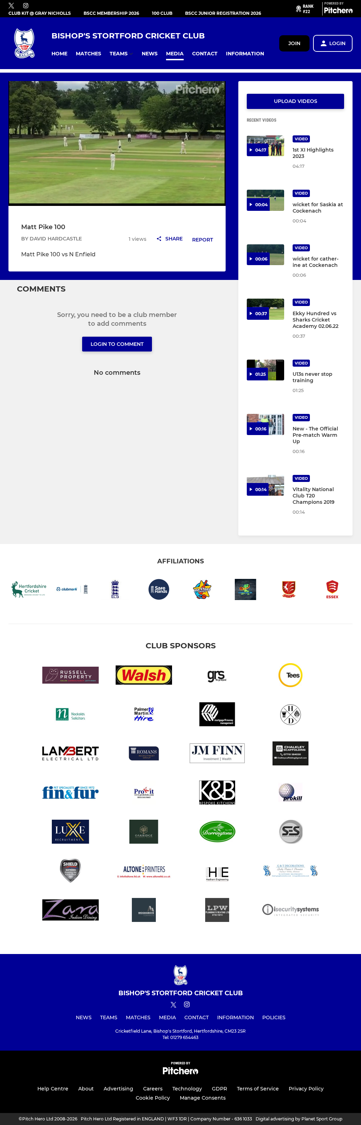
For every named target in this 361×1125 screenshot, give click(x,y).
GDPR (219, 1089)
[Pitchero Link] (338, 11)
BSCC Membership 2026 (111, 13)
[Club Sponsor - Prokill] (290, 794)
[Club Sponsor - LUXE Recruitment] (70, 833)
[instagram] (26, 6)
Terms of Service (258, 1089)
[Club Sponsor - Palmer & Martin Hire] (144, 715)
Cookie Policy (153, 1098)
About (86, 1089)
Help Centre (52, 1089)
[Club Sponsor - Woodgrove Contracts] (144, 911)
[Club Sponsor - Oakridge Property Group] (144, 833)
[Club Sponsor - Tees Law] (290, 676)
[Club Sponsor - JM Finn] (217, 754)
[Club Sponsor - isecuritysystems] (290, 911)
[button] (59, 54)
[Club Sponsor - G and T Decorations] (290, 872)
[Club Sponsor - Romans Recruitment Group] (144, 754)
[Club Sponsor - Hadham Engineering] (217, 872)
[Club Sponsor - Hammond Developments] (290, 715)
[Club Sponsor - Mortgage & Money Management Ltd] (217, 715)
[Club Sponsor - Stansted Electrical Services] (290, 833)
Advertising (118, 1089)
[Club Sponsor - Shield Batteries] (70, 872)
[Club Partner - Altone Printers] (144, 872)
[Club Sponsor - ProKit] (144, 794)
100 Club (162, 13)
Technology (187, 1089)
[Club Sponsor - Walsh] (144, 676)
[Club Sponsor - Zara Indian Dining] (70, 911)
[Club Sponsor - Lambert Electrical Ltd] (70, 754)
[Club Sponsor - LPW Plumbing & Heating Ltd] (217, 911)
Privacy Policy (306, 1089)
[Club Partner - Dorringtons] (217, 833)
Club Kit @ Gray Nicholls (39, 13)
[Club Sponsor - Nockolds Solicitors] (70, 715)
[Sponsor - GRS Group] (217, 676)
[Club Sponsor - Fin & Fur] (70, 794)
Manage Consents (203, 1098)
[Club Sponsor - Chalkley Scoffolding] (290, 754)
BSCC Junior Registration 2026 (223, 13)
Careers (153, 1089)
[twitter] (11, 6)
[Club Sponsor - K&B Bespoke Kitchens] (217, 794)
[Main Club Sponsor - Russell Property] (70, 676)
